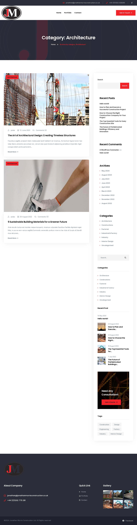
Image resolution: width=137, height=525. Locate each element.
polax (12, 130)
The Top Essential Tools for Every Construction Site (113, 122)
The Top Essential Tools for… (118, 350)
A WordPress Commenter (109, 150)
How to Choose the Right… (116, 339)
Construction (104, 425)
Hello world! (104, 104)
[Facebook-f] (132, 3)
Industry (105, 237)
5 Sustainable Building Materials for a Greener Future (37, 221)
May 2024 (105, 171)
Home (53, 44)
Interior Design (107, 241)
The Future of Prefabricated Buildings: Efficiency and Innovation (111, 129)
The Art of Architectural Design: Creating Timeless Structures (41, 135)
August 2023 (107, 175)
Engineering (104, 429)
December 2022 (108, 195)
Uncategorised (107, 245)
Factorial (105, 229)
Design (116, 425)
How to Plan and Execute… (115, 328)
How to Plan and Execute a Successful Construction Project (113, 108)
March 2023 (106, 191)
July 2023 (105, 179)
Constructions (107, 225)
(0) (41, 130)
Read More (12, 152)
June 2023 (106, 183)
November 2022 (108, 199)
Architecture (12, 77)
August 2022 (107, 203)
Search (100, 80)
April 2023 (106, 187)
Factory (116, 429)
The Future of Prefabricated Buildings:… (114, 361)
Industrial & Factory (109, 233)
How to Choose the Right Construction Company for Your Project (113, 115)
